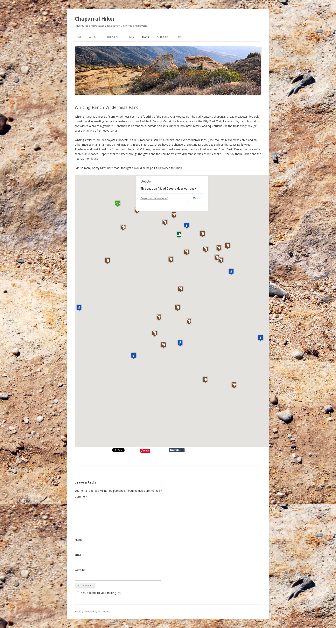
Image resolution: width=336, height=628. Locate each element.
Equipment (112, 37)
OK (195, 198)
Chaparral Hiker (95, 18)
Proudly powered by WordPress (92, 611)
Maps (145, 37)
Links (131, 37)
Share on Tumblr (178, 450)
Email (79, 554)
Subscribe (163, 37)
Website (80, 570)
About (93, 37)
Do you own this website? (154, 198)
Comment (81, 496)
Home (78, 37)
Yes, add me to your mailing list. (101, 593)
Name (80, 539)
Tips (180, 37)
